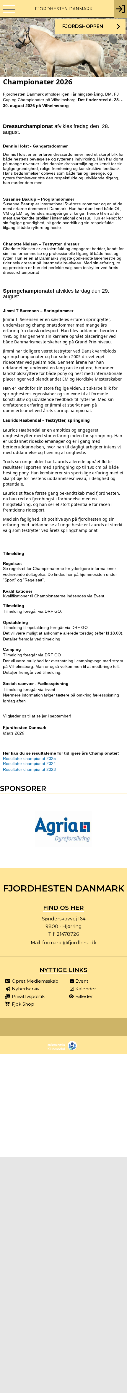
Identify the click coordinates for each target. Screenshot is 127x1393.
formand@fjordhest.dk (69, 942)
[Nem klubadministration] (64, 1050)
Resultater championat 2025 (29, 758)
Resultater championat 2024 (29, 763)
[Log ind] (120, 9)
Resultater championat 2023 (29, 769)
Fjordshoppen (82, 26)
